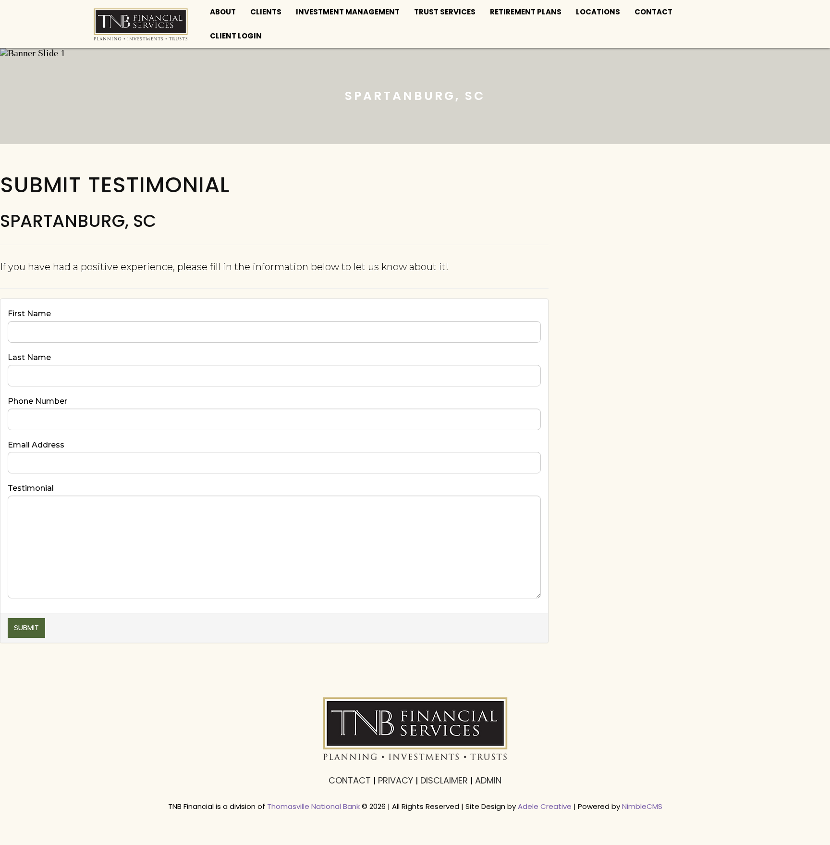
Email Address (36, 444)
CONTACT (350, 780)
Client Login (236, 36)
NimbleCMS (642, 806)
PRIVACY (395, 780)
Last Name (29, 357)
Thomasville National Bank (313, 806)
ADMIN (488, 780)
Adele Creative (545, 806)
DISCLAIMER (444, 780)
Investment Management (348, 12)
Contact (653, 12)
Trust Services (445, 12)
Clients (265, 12)
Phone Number (37, 401)
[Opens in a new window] (140, 24)
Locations (598, 12)
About (223, 12)
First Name (29, 313)
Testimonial (31, 488)
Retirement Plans (525, 12)
